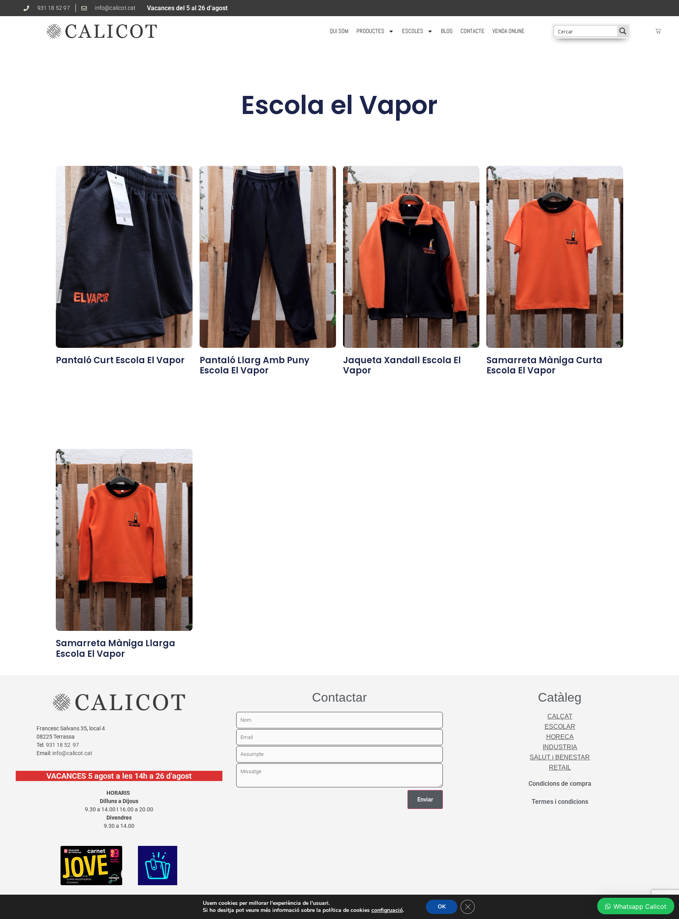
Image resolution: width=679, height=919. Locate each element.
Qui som (339, 31)
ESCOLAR (560, 726)
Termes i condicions (560, 801)
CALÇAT (560, 716)
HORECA (560, 736)
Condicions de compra (560, 783)
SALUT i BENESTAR (560, 757)
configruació (387, 910)
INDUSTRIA (560, 747)
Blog (447, 31)
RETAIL (560, 767)
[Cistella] (658, 31)
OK (442, 906)
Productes (370, 31)
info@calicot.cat (72, 753)
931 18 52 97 (62, 745)
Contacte (472, 31)
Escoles (412, 31)
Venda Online (508, 31)
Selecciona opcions (87, 376)
